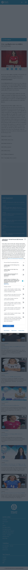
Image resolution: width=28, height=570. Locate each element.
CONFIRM (8, 325)
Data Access (14, 330)
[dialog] (14, 285)
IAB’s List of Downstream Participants (15, 258)
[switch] (23, 265)
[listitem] (14, 262)
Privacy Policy (21, 330)
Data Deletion (6, 330)
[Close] (25, 239)
